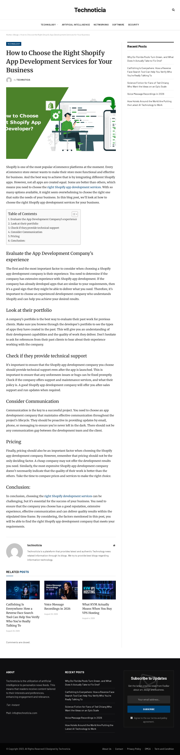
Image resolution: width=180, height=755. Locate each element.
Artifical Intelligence (76, 24)
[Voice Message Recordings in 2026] (61, 590)
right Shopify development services (68, 496)
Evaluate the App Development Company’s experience (44, 219)
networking (101, 24)
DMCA (148, 748)
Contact (119, 748)
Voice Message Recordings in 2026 (57, 606)
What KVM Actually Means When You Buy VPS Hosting (97, 609)
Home (9, 34)
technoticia (23, 79)
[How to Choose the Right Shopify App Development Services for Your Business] (61, 123)
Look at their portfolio (24, 223)
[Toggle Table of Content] (73, 214)
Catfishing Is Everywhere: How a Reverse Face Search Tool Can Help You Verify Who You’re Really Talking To (22, 615)
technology (48, 24)
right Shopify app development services (74, 187)
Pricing (15, 236)
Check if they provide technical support (35, 227)
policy (164, 718)
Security (133, 24)
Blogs (16, 34)
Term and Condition (164, 748)
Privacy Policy (134, 748)
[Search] (173, 10)
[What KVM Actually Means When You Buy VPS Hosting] (99, 590)
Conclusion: (18, 240)
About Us (106, 748)
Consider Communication (26, 232)
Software (118, 24)
